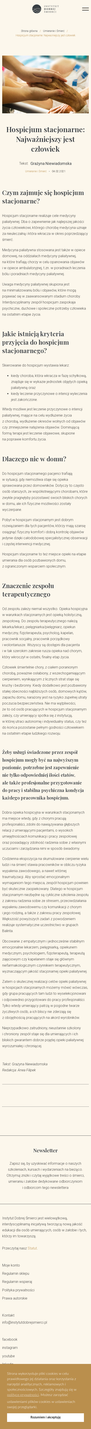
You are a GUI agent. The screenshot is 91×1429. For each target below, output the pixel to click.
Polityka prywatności (18, 1290)
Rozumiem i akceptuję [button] (45, 1417)
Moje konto (11, 1265)
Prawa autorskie (14, 1298)
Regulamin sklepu (15, 1273)
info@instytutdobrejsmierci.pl (24, 1322)
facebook (9, 1339)
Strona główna (29, 31)
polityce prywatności (23, 1395)
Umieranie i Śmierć (53, 31)
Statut (32, 1248)
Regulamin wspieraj (17, 1282)
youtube (8, 1356)
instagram (10, 1348)
